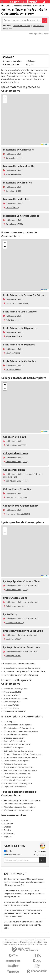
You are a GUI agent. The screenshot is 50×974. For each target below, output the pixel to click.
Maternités (8, 823)
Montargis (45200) (13, 639)
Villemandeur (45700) (15, 622)
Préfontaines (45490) (14, 320)
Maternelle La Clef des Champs (21, 215)
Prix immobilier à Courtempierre (18, 783)
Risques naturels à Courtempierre (18, 767)
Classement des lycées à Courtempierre (21, 731)
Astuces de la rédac (13, 855)
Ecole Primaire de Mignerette (20, 328)
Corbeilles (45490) (13, 191)
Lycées (31, 64)
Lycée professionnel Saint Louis (21, 647)
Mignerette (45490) (14, 336)
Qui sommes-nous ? (12, 940)
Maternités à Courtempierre (16, 734)
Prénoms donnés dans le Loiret (17, 777)
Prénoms (7, 820)
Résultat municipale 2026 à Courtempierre (22, 800)
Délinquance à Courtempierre (16, 760)
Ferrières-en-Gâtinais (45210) (18, 514)
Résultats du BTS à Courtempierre (18, 810)
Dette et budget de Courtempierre (18, 751)
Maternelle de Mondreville (18, 166)
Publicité (31, 940)
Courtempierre (10, 721)
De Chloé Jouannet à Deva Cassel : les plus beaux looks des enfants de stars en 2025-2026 (23, 925)
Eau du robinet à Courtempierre (17, 725)
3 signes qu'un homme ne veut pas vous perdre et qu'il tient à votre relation (25, 903)
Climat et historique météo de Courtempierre (23, 754)
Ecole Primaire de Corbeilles (19, 361)
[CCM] (13, 955)
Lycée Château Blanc (15, 597)
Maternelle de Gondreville (18, 149)
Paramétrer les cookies (29, 942)
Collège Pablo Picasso (15, 453)
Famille (9, 851)
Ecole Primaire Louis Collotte (20, 311)
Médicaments (10, 833)
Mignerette (7, 28)
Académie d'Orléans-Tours (25, 6)
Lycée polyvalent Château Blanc (21, 581)
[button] (5, 97)
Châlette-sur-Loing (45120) (17, 461)
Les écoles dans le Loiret (14, 711)
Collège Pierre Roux (14, 436)
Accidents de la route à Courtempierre (20, 757)
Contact (23, 940)
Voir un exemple (40, 851)
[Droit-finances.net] (37, 961)
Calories (7, 830)
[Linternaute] (13, 961)
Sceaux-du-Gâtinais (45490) (17, 303)
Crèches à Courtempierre (15, 738)
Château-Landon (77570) (16, 445)
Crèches (7, 827)
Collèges (31, 61)
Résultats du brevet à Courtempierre (19, 807)
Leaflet (45, 144)
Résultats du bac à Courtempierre (18, 803)
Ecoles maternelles (13, 61)
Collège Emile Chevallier (17, 489)
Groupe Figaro (22, 944)
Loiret (41, 6)
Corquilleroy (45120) (14, 224)
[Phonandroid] (37, 971)
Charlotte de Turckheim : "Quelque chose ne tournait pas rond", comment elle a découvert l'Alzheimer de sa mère (24, 882)
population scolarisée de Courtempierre (23, 668)
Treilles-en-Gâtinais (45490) (15, 688)
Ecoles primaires (12, 64)
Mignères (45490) (13, 353)
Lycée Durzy (10, 614)
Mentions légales (9, 944)
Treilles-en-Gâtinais (21, 25)
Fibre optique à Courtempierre (17, 773)
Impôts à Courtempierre (14, 747)
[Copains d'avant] (13, 966)
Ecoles (8, 6)
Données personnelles (11, 942)
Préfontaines (38, 25)
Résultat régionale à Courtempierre (19, 728)
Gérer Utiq (43, 942)
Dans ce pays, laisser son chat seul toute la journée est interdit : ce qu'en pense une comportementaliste (23, 913)
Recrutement (40, 940)
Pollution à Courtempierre (15, 764)
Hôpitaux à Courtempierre (15, 786)
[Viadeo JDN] (37, 966)
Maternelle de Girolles (16, 199)
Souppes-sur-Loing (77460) (17, 497)
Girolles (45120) (12, 207)
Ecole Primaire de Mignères (19, 344)
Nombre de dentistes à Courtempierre (20, 770)
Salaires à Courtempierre (14, 741)
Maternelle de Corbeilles (17, 182)
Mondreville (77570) (14, 174)
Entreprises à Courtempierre (16, 780)
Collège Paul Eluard (14, 469)
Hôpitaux (8, 836)
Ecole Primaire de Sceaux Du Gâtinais (24, 295)
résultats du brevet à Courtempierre (22, 675)
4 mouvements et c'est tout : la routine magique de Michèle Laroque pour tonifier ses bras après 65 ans (24, 893)
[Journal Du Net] (37, 955)
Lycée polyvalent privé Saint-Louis (23, 630)
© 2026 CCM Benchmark (38, 944)
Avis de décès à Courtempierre (17, 744)
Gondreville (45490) (14, 158)
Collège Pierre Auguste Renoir (20, 505)
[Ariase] (13, 971)
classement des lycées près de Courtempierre (25, 671)
